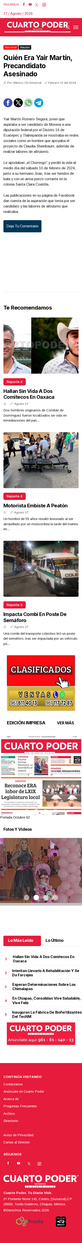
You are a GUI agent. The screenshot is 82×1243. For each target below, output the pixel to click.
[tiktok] (44, 4)
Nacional (11, 47)
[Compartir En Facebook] (8, 106)
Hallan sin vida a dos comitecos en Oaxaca (28, 394)
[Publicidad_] (41, 682)
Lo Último (55, 940)
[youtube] (30, 4)
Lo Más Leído (20, 940)
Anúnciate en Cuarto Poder (23, 1091)
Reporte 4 (15, 382)
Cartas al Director (16, 1142)
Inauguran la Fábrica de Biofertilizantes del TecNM (47, 1014)
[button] (41, 788)
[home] (37, 27)
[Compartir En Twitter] (18, 106)
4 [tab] (55, 812)
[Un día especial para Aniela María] (41, 877)
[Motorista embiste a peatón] (41, 460)
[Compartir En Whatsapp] (28, 106)
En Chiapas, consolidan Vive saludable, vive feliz (46, 1000)
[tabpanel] (41, 778)
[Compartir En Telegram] (38, 106)
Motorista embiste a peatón (35, 505)
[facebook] (23, 4)
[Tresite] (29, 1221)
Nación (25, 47)
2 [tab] (36, 812)
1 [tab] (26, 812)
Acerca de (11, 1099)
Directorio (10, 1121)
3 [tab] (46, 812)
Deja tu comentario (22, 226)
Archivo (9, 1113)
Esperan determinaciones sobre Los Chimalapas (44, 986)
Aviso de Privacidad (18, 1135)
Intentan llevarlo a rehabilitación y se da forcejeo (45, 972)
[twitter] (36, 4)
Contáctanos (13, 1084)
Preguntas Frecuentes (20, 1106)
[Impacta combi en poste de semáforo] (41, 569)
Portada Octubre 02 (15, 817)
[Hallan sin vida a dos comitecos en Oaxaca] (41, 345)
